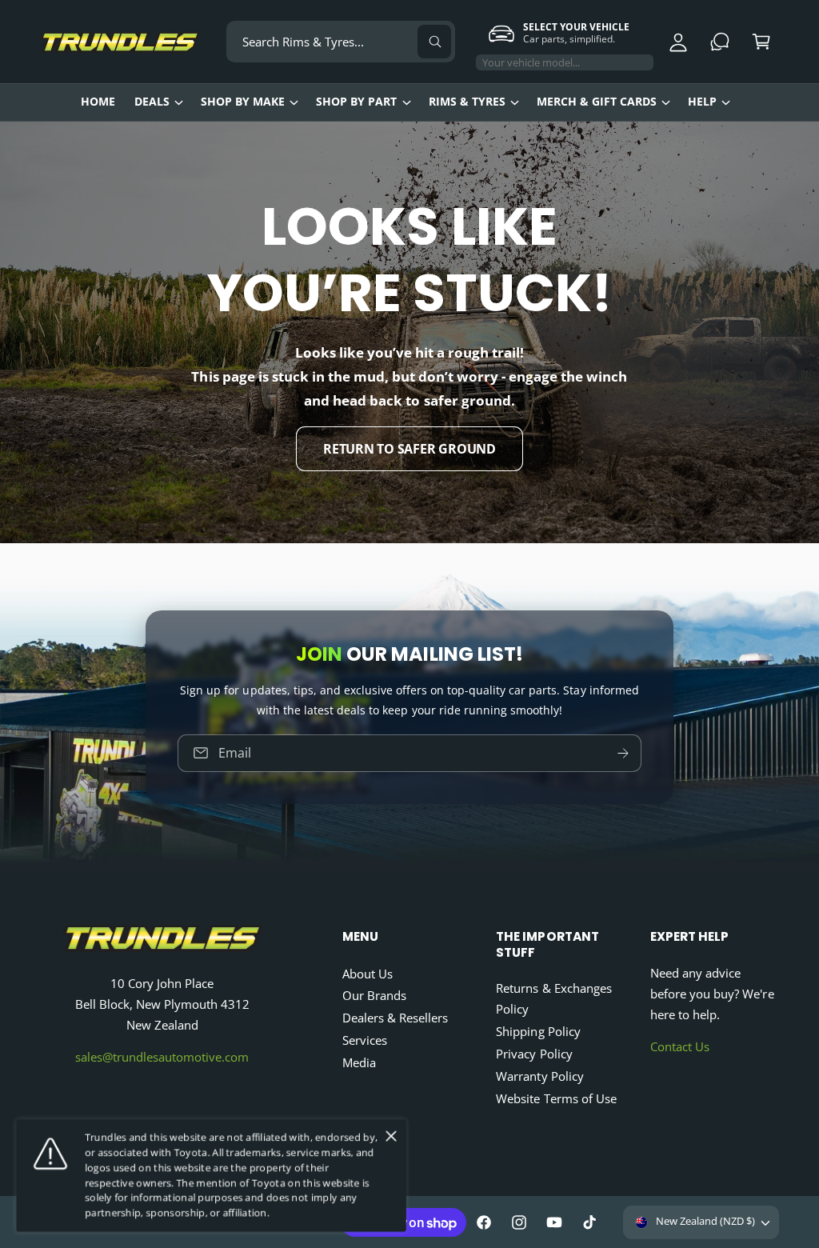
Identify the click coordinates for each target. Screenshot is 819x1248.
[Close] (391, 1136)
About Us (367, 974)
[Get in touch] (720, 41)
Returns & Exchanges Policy (553, 999)
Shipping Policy (538, 1031)
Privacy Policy (534, 1054)
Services (364, 1040)
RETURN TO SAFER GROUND (409, 449)
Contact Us (679, 1046)
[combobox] (340, 41)
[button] (761, 41)
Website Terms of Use (556, 1098)
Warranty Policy (539, 1076)
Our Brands (374, 995)
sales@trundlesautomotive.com (162, 1057)
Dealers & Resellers (395, 1018)
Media (359, 1062)
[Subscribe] (623, 752)
